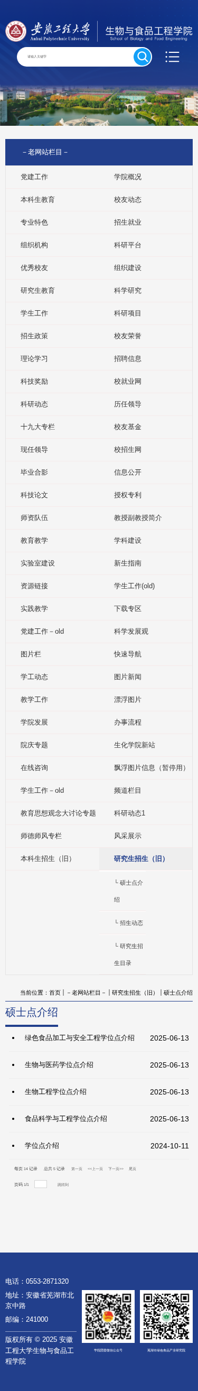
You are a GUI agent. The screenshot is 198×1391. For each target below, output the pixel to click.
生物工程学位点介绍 (56, 1092)
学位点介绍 (42, 1145)
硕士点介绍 (178, 992)
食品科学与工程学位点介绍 (66, 1119)
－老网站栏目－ (86, 992)
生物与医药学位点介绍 (59, 1065)
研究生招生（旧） (135, 992)
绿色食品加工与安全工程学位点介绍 (80, 1038)
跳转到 (64, 1184)
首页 (55, 992)
